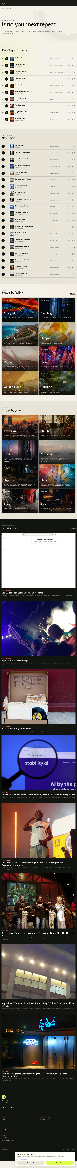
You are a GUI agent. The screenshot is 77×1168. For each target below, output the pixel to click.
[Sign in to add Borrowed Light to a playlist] (74, 119)
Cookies (73, 1149)
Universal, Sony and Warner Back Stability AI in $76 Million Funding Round (38, 795)
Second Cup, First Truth (22, 199)
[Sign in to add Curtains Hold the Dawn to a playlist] (74, 179)
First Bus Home (20, 105)
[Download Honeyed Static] (72, 193)
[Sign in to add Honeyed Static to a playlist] (74, 193)
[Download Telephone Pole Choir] (72, 247)
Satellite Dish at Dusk (22, 213)
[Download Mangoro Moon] (72, 146)
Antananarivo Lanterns (22, 166)
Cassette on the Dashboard (24, 226)
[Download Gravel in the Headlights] (72, 260)
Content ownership (45, 1117)
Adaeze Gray (18, 181)
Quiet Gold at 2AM (54, 180)
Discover (4, 1117)
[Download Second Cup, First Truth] (72, 200)
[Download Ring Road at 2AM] (72, 112)
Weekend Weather (21, 267)
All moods (72, 293)
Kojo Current (18, 113)
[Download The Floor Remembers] (72, 92)
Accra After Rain (54, 112)
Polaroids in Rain (20, 78)
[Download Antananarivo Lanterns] (72, 166)
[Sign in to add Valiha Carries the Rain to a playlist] (74, 159)
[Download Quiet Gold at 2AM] (72, 186)
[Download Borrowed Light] (72, 119)
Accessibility (5, 1137)
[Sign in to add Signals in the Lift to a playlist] (74, 72)
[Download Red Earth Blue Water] (72, 173)
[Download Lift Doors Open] (72, 65)
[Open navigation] (73, 3)
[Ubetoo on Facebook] (7, 1107)
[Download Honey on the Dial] (72, 99)
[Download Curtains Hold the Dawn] (72, 179)
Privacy (68, 1149)
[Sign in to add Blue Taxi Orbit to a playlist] (74, 85)
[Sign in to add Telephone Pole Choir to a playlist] (74, 247)
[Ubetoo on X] (3, 1107)
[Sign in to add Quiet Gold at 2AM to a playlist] (74, 186)
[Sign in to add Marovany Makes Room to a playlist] (74, 153)
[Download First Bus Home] (72, 105)
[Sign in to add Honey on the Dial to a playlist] (74, 99)
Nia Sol (16, 100)
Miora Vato (17, 147)
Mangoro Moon (20, 145)
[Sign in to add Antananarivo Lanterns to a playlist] (74, 166)
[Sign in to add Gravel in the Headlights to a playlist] (74, 260)
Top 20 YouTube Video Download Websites (22, 593)
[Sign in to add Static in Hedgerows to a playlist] (74, 254)
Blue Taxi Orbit (20, 85)
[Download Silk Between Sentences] (72, 206)
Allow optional (59, 1163)
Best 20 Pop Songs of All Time (16, 729)
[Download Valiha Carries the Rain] (72, 159)
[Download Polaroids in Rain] (72, 79)
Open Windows (54, 99)
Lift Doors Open (20, 65)
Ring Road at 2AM (20, 112)
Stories (3, 1124)
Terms (63, 1149)
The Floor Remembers (22, 92)
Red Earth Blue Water (55, 146)
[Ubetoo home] (36, 3)
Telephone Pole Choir (22, 246)
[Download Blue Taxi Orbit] (72, 85)
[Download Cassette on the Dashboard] (72, 227)
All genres (72, 411)
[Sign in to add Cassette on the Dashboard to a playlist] (74, 227)
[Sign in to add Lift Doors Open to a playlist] (74, 65)
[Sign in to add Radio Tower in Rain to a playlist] (74, 233)
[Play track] (6, 58)
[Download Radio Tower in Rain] (72, 233)
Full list (73, 51)
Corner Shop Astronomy (23, 240)
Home (3, 8)
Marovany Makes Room (22, 152)
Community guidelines (7, 1140)
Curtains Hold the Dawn (23, 179)
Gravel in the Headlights (23, 260)
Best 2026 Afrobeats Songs (15, 661)
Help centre (4, 1133)
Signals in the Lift (20, 71)
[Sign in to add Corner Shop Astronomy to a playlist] (74, 240)
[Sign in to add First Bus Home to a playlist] (74, 105)
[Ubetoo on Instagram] (12, 1107)
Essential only (30, 1163)
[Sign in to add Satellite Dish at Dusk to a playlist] (74, 213)
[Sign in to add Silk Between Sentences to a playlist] (74, 206)
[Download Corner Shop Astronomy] (72, 240)
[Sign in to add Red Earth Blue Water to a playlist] (74, 173)
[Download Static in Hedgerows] (72, 254)
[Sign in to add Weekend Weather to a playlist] (74, 267)
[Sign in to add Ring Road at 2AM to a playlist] (74, 112)
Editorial (73, 529)
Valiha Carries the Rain (22, 159)
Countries (4, 1122)
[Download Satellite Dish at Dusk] (72, 213)
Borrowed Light (20, 119)
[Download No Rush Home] (72, 58)
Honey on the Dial (20, 98)
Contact (3, 1135)
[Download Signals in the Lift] (72, 72)
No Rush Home (20, 58)
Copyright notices (44, 1119)
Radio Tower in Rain (21, 233)
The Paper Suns (19, 80)
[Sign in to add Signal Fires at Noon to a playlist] (74, 274)
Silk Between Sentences (23, 206)
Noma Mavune (18, 60)
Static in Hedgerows (55, 247)
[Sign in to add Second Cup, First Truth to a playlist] (74, 200)
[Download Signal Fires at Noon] (72, 274)
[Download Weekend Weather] (72, 267)
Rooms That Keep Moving (56, 58)
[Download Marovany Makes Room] (72, 153)
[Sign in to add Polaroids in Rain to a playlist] (74, 79)
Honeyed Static (20, 192)
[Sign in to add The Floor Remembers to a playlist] (74, 92)
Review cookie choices (22, 1159)
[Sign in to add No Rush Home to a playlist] (74, 58)
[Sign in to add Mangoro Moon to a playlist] (74, 146)
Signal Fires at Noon (21, 273)
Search (3, 1119)
